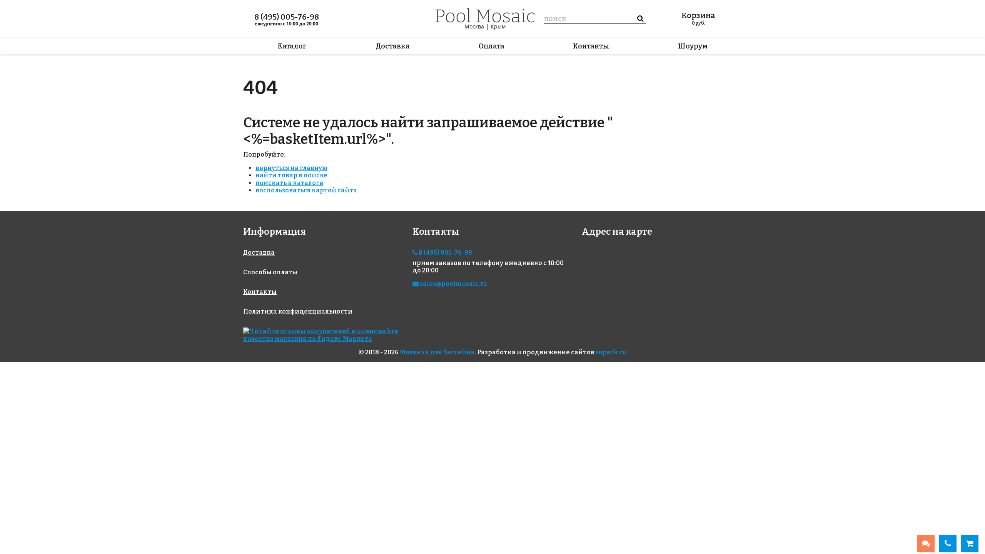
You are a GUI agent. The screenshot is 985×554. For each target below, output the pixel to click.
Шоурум (693, 46)
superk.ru (611, 352)
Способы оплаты (270, 272)
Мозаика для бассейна (437, 352)
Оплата (491, 46)
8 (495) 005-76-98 (286, 17)
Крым (498, 26)
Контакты (591, 46)
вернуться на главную (291, 168)
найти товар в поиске (291, 175)
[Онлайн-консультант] (926, 543)
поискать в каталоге (289, 183)
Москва (474, 26)
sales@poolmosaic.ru (453, 283)
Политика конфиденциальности (297, 311)
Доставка (393, 46)
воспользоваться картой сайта (306, 190)
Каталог (292, 46)
